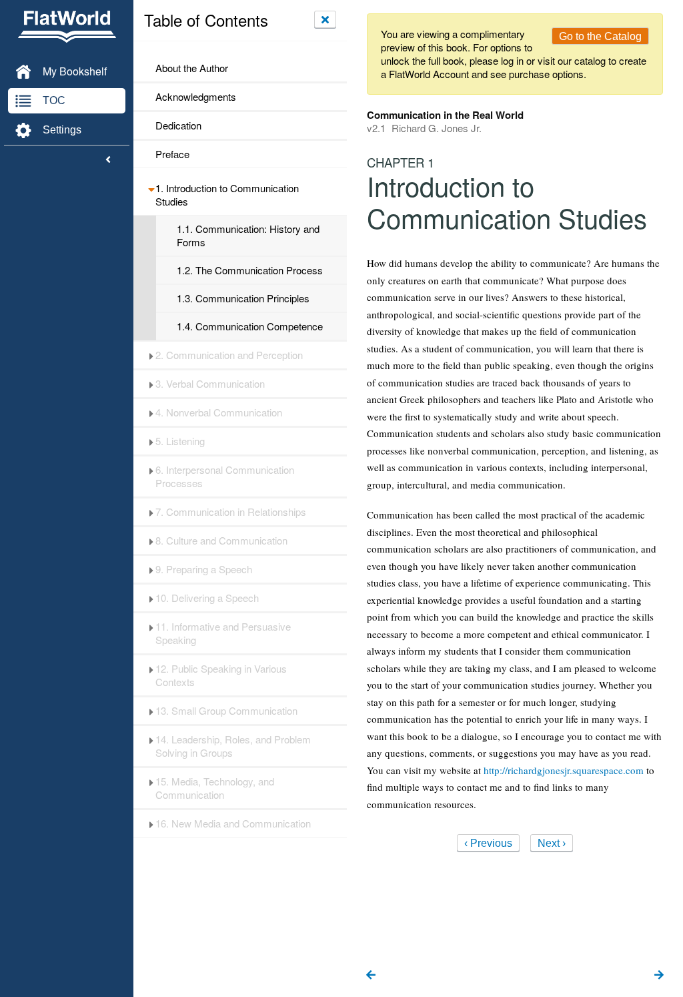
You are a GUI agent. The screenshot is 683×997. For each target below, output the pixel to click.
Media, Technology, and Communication (214, 788)
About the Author (191, 68)
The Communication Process (250, 270)
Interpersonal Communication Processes (224, 476)
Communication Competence (250, 326)
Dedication (178, 125)
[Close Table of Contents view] (325, 19)
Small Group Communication (226, 710)
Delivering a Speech (207, 598)
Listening (180, 441)
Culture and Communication (221, 540)
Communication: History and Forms (248, 235)
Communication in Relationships (230, 512)
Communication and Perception (229, 355)
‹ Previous (488, 843)
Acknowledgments (195, 96)
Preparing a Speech (203, 569)
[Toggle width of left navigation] (108, 160)
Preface (172, 154)
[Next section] (659, 975)
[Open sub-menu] (151, 188)
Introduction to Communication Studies (227, 195)
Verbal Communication (210, 383)
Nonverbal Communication (218, 412)
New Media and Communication (233, 823)
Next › (552, 843)
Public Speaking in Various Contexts (221, 675)
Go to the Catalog (600, 36)
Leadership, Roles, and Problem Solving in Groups (233, 746)
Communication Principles (243, 298)
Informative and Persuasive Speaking (223, 633)
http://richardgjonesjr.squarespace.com (564, 770)
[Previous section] (371, 975)
